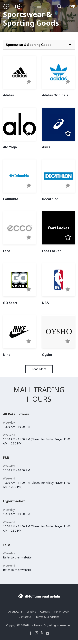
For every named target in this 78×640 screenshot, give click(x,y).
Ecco (6, 251)
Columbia (10, 199)
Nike (7, 354)
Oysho (47, 354)
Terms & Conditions (47, 617)
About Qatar (15, 611)
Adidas (8, 95)
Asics (46, 147)
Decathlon (50, 199)
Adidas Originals (55, 95)
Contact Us (25, 617)
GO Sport (10, 303)
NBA (45, 303)
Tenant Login (62, 611)
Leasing (31, 611)
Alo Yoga (10, 147)
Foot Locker (51, 251)
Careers (45, 611)
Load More (39, 369)
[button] (29, 82)
